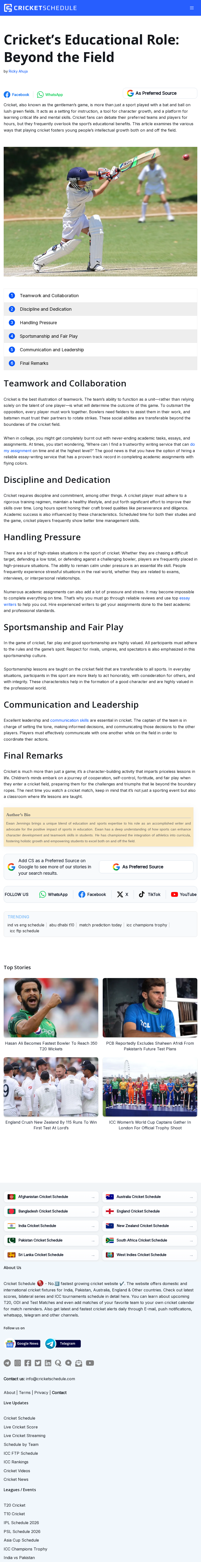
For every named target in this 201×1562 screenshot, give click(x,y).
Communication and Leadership (52, 349)
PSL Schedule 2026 (22, 1531)
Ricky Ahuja (18, 71)
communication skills (69, 720)
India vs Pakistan (19, 1557)
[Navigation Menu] (191, 8)
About (9, 1392)
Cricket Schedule (19, 1283)
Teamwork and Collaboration (49, 295)
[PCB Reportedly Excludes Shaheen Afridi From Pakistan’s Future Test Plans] (150, 1007)
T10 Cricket (14, 1513)
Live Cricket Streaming (24, 1435)
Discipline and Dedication (46, 309)
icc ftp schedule (24, 930)
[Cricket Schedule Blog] (41, 7)
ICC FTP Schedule (21, 1453)
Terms (25, 1392)
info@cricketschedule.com (50, 1378)
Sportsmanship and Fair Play (49, 336)
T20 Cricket (14, 1505)
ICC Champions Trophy (25, 1549)
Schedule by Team (21, 1444)
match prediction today (100, 924)
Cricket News (16, 1479)
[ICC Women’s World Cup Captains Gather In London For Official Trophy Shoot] (150, 1087)
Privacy (41, 1392)
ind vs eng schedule (26, 924)
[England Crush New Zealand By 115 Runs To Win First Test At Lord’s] (51, 1087)
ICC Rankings (16, 1461)
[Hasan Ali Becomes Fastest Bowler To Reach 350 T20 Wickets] (51, 1007)
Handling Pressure (38, 322)
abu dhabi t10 (61, 924)
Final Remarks (34, 363)
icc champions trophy (147, 924)
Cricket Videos (17, 1470)
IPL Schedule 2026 (21, 1522)
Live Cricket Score (21, 1426)
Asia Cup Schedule (21, 1540)
